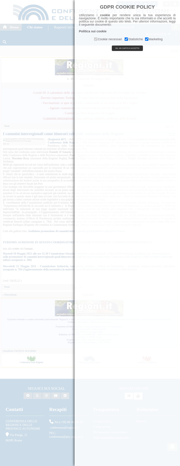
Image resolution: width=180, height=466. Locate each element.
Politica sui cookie (93, 31)
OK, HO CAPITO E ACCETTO (127, 48)
